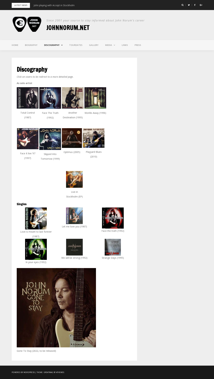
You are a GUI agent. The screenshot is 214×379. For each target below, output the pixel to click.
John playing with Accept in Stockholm (54, 5)
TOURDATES (75, 45)
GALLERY (93, 45)
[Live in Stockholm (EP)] (74, 179)
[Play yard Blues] (93, 138)
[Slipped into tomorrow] (50, 139)
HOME (15, 45)
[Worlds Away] (95, 98)
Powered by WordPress (23, 372)
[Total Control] (27, 98)
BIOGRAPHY (31, 45)
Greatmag (48, 372)
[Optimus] (72, 138)
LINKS (125, 45)
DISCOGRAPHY (52, 45)
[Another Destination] (73, 98)
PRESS (138, 45)
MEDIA (108, 45)
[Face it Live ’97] (27, 138)
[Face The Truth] (50, 98)
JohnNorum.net (67, 27)
